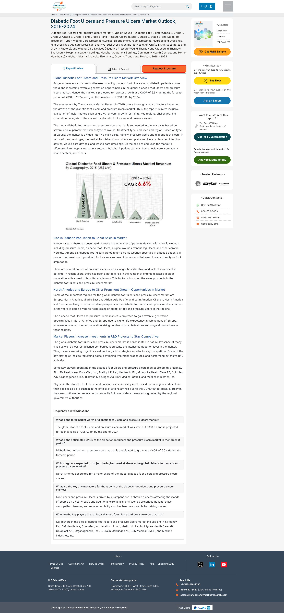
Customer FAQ (76, 563)
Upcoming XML (166, 563)
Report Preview (74, 68)
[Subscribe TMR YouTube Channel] (224, 563)
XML (152, 563)
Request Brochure (164, 68)
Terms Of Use (55, 563)
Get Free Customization (212, 136)
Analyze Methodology (212, 159)
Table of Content (120, 69)
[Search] (187, 6)
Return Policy (117, 563)
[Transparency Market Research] (59, 6)
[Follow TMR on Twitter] (200, 563)
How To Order (96, 563)
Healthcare (64, 14)
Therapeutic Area (79, 14)
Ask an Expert (212, 100)
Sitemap (55, 567)
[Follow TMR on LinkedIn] (212, 563)
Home (54, 14)
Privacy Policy (136, 563)
